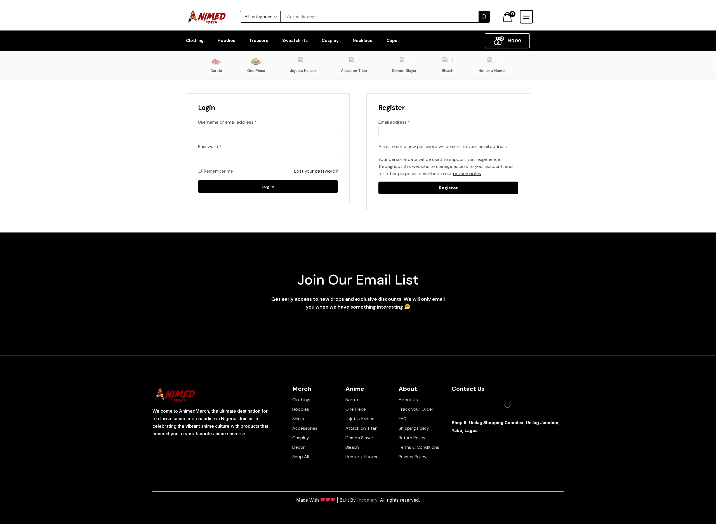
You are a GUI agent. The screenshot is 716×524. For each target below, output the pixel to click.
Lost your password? (316, 171)
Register (448, 188)
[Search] (484, 16)
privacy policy (467, 174)
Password (210, 146)
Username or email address (227, 122)
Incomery (367, 500)
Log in (268, 186)
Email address (394, 122)
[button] (509, 17)
